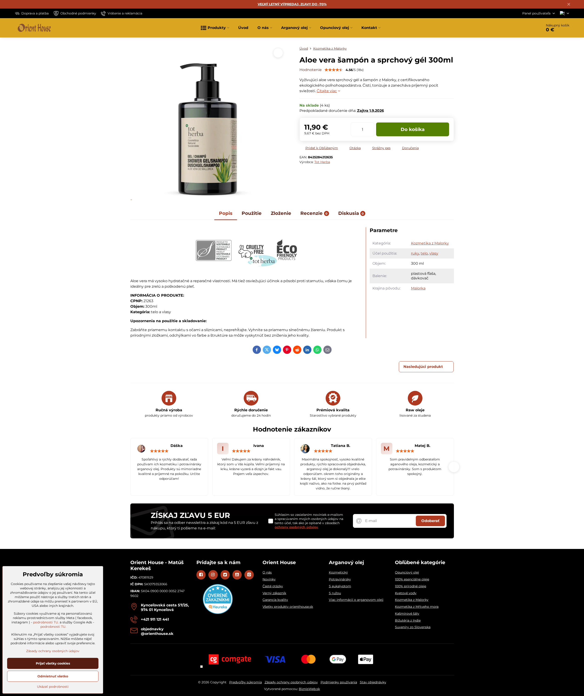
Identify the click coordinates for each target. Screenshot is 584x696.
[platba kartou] (292, 659)
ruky (415, 253)
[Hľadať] (526, 27)
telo (424, 253)
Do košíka (413, 129)
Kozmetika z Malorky (430, 243)
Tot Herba (322, 162)
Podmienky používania (339, 682)
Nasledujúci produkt (423, 366)
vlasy (433, 253)
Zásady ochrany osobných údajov (291, 682)
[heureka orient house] (218, 613)
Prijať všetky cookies (53, 663)
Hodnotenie (310, 70)
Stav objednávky (373, 682)
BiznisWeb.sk (309, 689)
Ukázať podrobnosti (53, 687)
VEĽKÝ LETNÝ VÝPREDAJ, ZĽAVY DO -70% (292, 4)
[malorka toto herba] (246, 272)
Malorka (418, 288)
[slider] (333, 70)
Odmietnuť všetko (52, 676)
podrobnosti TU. (46, 622)
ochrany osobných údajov (296, 527)
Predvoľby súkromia (245, 682)
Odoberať (430, 521)
